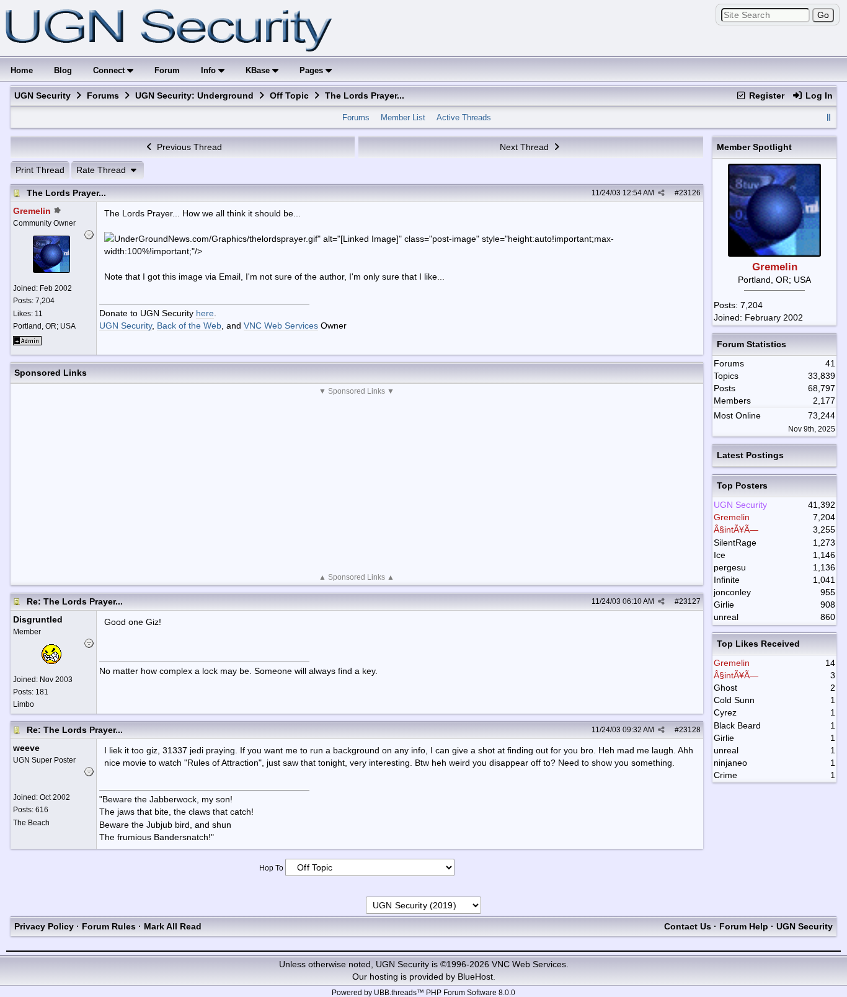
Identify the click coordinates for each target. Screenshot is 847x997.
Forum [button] (167, 70)
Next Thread (525, 147)
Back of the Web (189, 325)
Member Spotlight (754, 147)
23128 (690, 729)
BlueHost (475, 976)
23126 (690, 192)
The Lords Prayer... (66, 193)
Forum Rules (109, 926)
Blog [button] (63, 70)
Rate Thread (102, 170)
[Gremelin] (51, 270)
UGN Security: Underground (194, 95)
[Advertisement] (357, 484)
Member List (403, 117)
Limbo (23, 704)
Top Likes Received (758, 644)
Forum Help (743, 926)
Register (765, 95)
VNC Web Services (281, 325)
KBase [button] (259, 70)
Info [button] (209, 70)
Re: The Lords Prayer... (75, 601)
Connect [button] (110, 70)
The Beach (31, 822)
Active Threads (464, 117)
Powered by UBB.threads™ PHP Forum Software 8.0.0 (423, 992)
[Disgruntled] (51, 661)
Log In (818, 95)
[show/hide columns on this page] (828, 117)
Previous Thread (188, 147)
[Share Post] (661, 193)
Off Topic (289, 95)
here (205, 313)
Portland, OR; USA (44, 326)
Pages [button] (312, 70)
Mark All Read (173, 926)
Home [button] (22, 70)
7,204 (751, 305)
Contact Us (687, 926)
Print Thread (40, 170)
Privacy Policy (44, 926)
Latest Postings (750, 455)
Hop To (271, 868)
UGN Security (42, 95)
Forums (103, 95)
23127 (690, 601)
